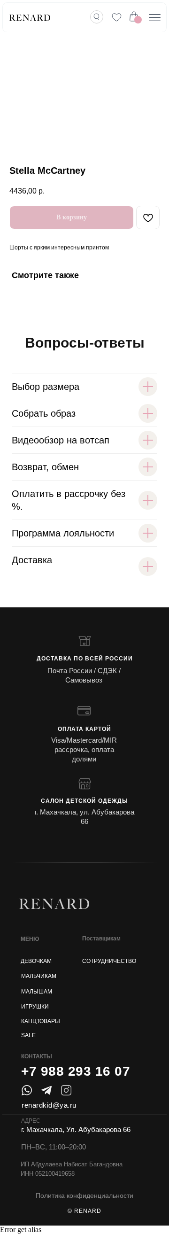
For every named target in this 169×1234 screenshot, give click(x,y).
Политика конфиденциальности (84, 1195)
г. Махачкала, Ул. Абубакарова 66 (76, 1129)
